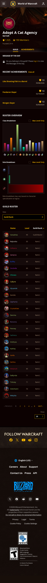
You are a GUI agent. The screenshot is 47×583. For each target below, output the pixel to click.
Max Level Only (38, 121)
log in (36, 61)
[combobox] (23, 217)
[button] (23, 217)
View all (31, 72)
